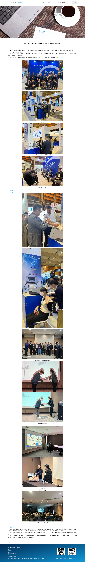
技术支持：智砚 (41, 558)
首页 (31, 2)
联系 (49, 2)
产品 (37, 2)
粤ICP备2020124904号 (32, 558)
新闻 (43, 2)
